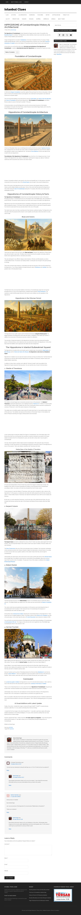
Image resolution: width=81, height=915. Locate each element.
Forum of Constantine (11, 100)
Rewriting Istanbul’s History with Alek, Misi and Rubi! (39, 889)
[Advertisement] (28, 171)
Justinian (44, 267)
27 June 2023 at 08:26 (16, 796)
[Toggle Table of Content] (16, 52)
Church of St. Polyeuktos (42, 615)
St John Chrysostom (31, 617)
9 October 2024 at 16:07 (16, 764)
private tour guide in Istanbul (13, 682)
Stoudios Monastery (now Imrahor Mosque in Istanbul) (40, 897)
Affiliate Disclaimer (46, 910)
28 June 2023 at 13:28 (18, 819)
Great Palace (34, 98)
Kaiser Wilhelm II (12, 673)
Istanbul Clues (15, 9)
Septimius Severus (46, 148)
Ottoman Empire (48, 556)
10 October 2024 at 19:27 (18, 777)
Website (6, 870)
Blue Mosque (7, 351)
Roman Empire (26, 182)
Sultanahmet (23, 39)
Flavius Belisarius (42, 291)
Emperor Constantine (15, 92)
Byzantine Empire (8, 35)
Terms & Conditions (55, 910)
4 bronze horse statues (18, 613)
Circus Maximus (34, 151)
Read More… (59, 54)
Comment (7, 844)
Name (6, 858)
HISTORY (11, 727)
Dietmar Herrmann (15, 795)
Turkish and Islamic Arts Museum (21, 351)
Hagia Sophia (45, 350)
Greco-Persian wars (10, 548)
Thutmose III (36, 403)
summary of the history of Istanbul (38, 683)
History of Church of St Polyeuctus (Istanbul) (38, 895)
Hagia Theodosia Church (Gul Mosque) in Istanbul (39, 900)
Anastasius (37, 267)
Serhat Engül (15, 775)
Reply (8, 770)
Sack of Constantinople (19, 188)
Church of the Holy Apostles (45, 98)
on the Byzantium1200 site (10, 622)
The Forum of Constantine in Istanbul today (37, 892)
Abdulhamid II (41, 672)
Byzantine (12, 728)
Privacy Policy (39, 910)
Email (6, 864)
